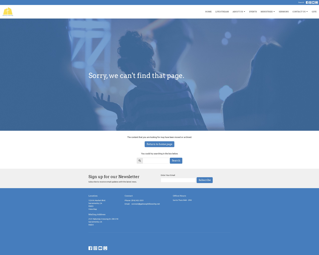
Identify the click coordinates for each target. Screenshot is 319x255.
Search (301, 2)
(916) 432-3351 (137, 200)
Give (314, 12)
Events (253, 12)
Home (208, 12)
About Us (238, 12)
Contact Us (299, 12)
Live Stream (222, 12)
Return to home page (159, 144)
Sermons (284, 12)
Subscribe (205, 180)
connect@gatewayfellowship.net (145, 204)
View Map (92, 209)
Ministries (267, 12)
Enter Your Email (168, 175)
